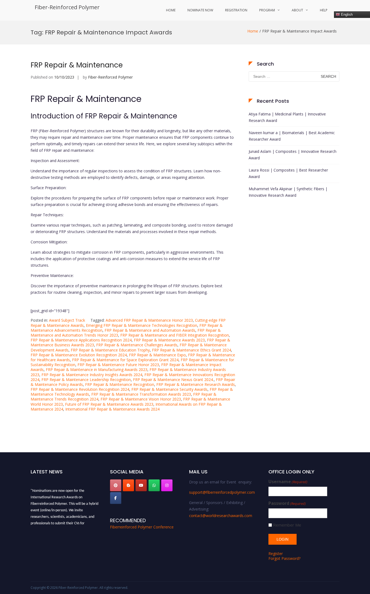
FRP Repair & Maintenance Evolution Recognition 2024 (79, 354)
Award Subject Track (67, 320)
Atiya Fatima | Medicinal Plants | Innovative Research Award (287, 117)
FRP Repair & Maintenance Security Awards (169, 389)
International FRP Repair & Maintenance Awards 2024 (112, 409)
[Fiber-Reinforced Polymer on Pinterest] (115, 485)
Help (323, 10)
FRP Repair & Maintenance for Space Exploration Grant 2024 (125, 359)
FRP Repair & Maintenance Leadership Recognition (86, 379)
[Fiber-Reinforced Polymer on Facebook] (115, 498)
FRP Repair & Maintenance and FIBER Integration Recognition (174, 335)
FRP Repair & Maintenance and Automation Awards (150, 330)
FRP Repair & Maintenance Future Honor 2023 (118, 364)
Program (267, 10)
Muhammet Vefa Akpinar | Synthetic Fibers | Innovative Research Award (288, 192)
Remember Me (287, 525)
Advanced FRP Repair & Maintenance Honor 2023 (149, 320)
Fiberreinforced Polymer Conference (142, 527)
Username (287, 482)
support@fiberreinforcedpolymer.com (222, 492)
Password (287, 503)
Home (171, 10)
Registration (236, 10)
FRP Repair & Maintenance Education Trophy (110, 350)
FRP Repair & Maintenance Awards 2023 (169, 340)
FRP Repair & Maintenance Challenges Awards (136, 344)
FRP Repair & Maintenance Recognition (119, 384)
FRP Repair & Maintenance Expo (157, 354)
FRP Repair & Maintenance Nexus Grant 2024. (173, 379)
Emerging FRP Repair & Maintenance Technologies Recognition (141, 325)
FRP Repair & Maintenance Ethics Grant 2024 (191, 350)
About (297, 10)
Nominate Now (200, 10)
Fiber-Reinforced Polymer (67, 7)
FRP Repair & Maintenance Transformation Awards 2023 (141, 394)
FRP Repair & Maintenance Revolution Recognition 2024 (80, 389)
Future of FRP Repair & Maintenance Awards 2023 (109, 404)
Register (275, 553)
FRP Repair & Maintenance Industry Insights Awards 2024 (91, 374)
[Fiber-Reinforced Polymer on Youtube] (141, 485)
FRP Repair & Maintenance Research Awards (195, 384)
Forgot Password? (284, 558)
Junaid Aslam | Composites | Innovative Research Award (292, 154)
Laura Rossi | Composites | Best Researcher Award (288, 173)
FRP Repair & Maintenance (77, 65)
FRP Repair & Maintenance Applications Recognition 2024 (81, 340)
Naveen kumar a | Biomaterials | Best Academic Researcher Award (292, 136)
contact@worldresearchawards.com (220, 515)
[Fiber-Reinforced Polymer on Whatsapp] (154, 485)
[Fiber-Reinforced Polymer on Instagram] (167, 485)
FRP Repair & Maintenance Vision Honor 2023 (140, 399)
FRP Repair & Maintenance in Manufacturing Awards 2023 (96, 369)
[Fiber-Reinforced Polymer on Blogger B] (128, 485)
